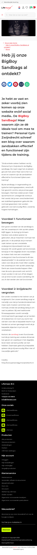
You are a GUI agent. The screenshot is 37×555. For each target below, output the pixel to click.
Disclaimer (5, 540)
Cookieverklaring (26, 540)
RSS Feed (10, 543)
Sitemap (4, 543)
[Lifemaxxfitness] (3, 410)
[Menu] (2, 15)
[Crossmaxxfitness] (3, 415)
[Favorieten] (26, 7)
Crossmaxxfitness (12, 415)
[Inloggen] (23, 7)
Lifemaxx (9, 430)
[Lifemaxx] (3, 430)
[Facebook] (4, 84)
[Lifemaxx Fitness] (11, 8)
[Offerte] (30, 7)
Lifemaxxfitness (11, 410)
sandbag (14, 334)
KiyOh (15, 547)
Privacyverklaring (15, 540)
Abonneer (6, 530)
